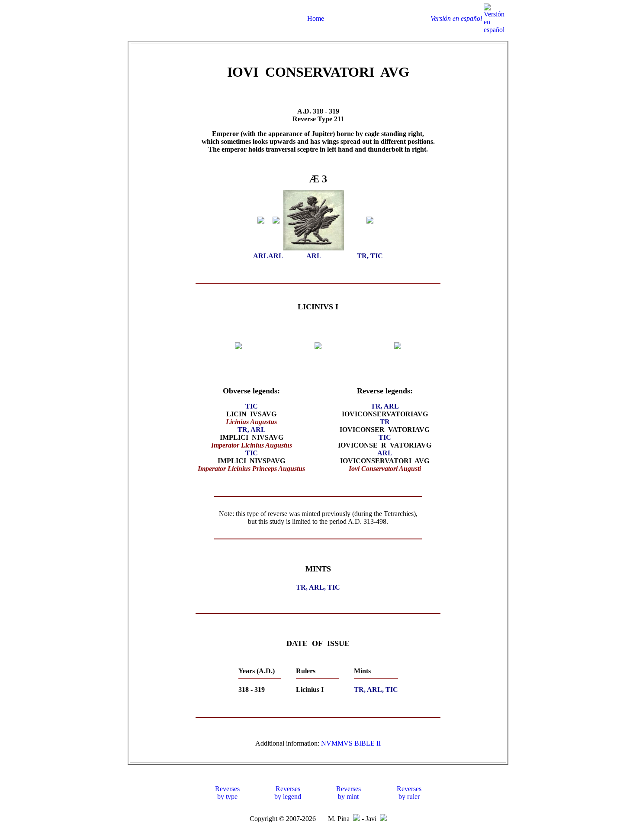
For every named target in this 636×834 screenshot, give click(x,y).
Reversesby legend (287, 792)
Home (315, 18)
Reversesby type (227, 792)
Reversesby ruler (409, 792)
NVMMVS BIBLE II (351, 743)
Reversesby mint (348, 792)
